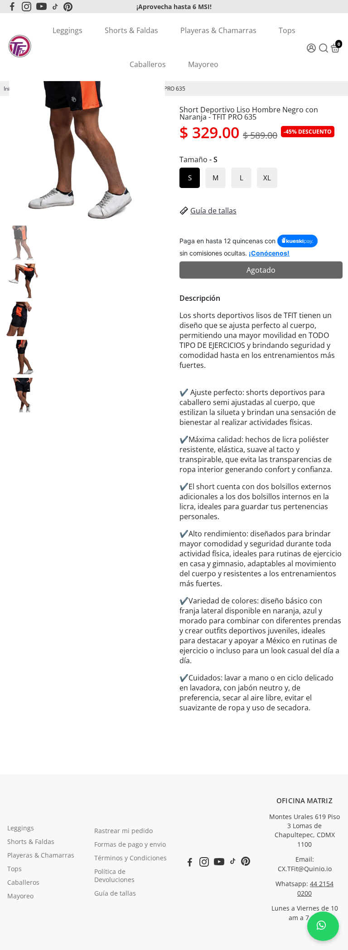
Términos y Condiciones (130, 858)
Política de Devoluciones (114, 876)
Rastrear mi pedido (123, 831)
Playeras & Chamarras (218, 30)
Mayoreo (203, 64)
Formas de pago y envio (130, 844)
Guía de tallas (213, 211)
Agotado (261, 270)
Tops (287, 30)
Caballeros (148, 64)
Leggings (67, 30)
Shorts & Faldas (131, 30)
